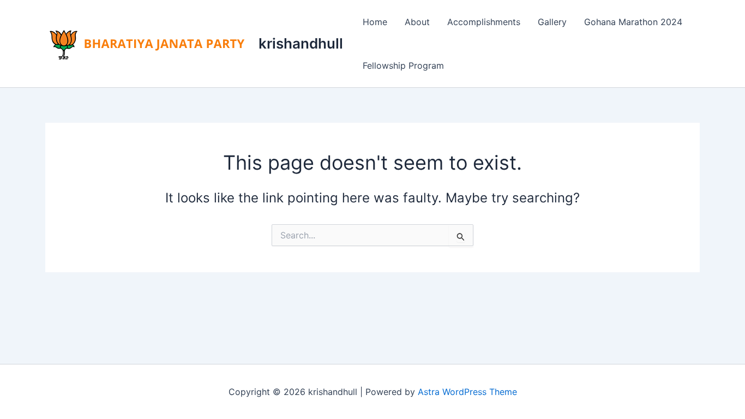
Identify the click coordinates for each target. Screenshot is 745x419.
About (417, 21)
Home (375, 21)
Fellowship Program (403, 65)
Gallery (552, 21)
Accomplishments (483, 21)
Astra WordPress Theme (467, 391)
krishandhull (301, 43)
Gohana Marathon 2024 (633, 21)
